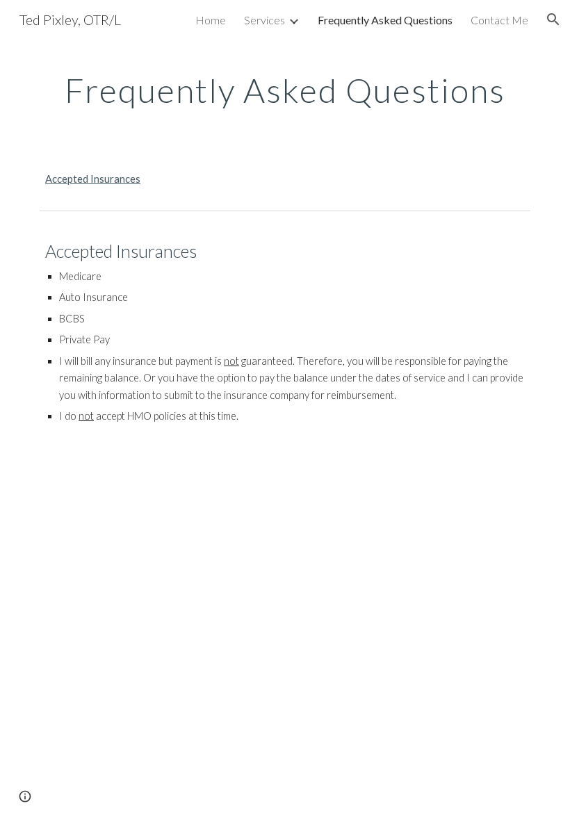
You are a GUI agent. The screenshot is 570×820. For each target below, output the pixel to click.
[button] (553, 19)
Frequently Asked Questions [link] (385, 19)
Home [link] (210, 19)
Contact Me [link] (499, 19)
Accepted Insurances (92, 179)
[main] (285, 86)
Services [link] (264, 19)
